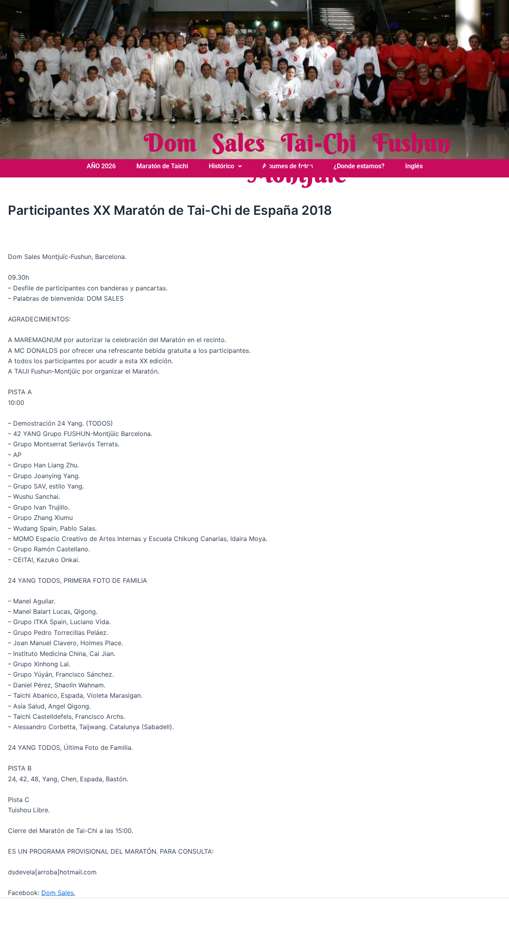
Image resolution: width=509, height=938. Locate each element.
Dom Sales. (58, 893)
